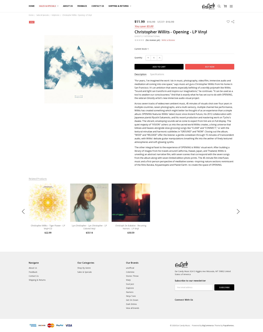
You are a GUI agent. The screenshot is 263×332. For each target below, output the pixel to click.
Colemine (130, 272)
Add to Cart (47, 210)
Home (31, 6)
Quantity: (138, 57)
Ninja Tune (131, 296)
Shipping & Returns (118, 6)
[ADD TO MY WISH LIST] (62, 192)
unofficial (130, 268)
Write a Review (168, 40)
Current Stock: (142, 49)
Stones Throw (132, 276)
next (238, 211)
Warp (128, 280)
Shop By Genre (84, 268)
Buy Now (47, 216)
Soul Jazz (130, 284)
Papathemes (228, 325)
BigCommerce (208, 325)
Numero (129, 292)
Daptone (130, 288)
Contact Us (98, 6)
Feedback (82, 6)
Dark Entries (131, 304)
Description (140, 74)
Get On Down (132, 300)
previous (23, 211)
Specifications (157, 74)
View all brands (132, 308)
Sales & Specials (47, 6)
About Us (68, 6)
